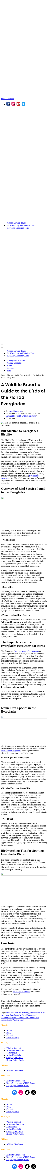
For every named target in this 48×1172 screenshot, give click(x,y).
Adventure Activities (15, 1050)
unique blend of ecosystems (27, 651)
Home (3, 375)
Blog (9, 375)
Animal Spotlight (14, 363)
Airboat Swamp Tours (16, 223)
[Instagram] (13, 104)
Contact (10, 368)
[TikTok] (18, 104)
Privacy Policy (12, 1037)
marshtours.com (15, 411)
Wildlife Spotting (29, 416)
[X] (23, 104)
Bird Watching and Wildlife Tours (21, 225)
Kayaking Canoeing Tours (18, 228)
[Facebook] (8, 104)
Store (9, 370)
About (9, 365)
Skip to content (7, 98)
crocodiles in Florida (21, 992)
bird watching (11, 1013)
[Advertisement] (24, 25)
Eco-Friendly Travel (18, 1015)
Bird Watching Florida (26, 1013)
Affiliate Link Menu (14, 1070)
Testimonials (11, 1053)
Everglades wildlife (15, 1017)
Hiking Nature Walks (16, 360)
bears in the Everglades (11, 751)
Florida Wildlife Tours (15, 1020)
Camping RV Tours (14, 1057)
